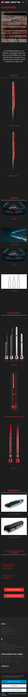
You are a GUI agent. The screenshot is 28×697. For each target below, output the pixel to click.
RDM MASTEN (14, 176)
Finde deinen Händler (14, 590)
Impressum (23, 693)
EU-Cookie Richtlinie (7, 649)
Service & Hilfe (6, 628)
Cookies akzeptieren (14, 682)
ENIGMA (14, 219)
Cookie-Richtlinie (4, 694)
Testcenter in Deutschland (9, 634)
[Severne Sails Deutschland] (10, 2)
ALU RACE (14, 291)
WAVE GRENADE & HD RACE (14, 417)
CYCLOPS (14, 365)
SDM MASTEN (14, 126)
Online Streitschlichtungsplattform (12, 647)
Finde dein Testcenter (14, 596)
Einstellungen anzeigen (14, 690)
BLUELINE (14, 245)
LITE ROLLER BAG (14, 537)
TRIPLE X (14, 468)
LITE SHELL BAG (14, 514)
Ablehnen (14, 686)
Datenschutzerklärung (14, 693)
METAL (14, 265)
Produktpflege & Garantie (9, 630)
